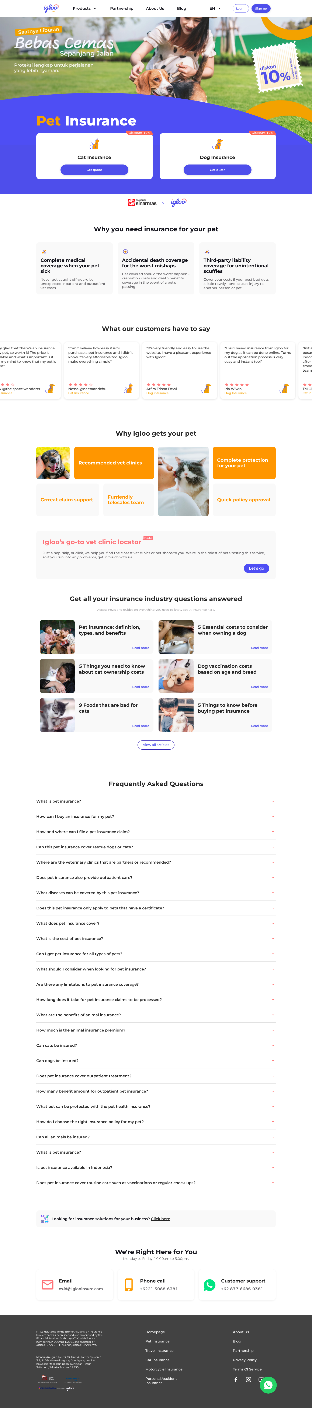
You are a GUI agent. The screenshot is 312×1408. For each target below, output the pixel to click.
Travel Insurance (159, 1351)
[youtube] (261, 1380)
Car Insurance (157, 1360)
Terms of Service (247, 1369)
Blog (181, 8)
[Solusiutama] (56, 1388)
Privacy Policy (245, 1360)
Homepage (155, 1332)
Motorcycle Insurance (164, 1369)
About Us (155, 8)
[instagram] (249, 1380)
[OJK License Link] (47, 1379)
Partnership (121, 8)
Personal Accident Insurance (161, 1381)
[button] (156, 801)
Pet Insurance (157, 1341)
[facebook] (236, 1380)
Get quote (94, 170)
